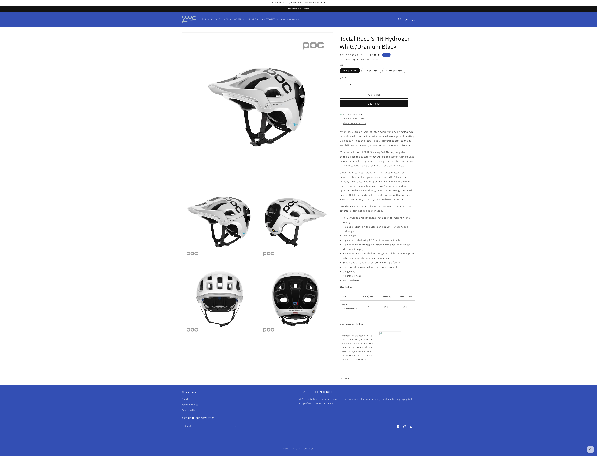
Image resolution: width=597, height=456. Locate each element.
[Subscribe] (234, 426)
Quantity (343, 77)
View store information (354, 123)
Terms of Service (190, 404)
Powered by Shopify (306, 449)
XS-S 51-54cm (350, 70)
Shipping (356, 59)
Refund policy (189, 410)
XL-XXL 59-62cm (394, 70)
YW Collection (294, 449)
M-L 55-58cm (371, 70)
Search (185, 399)
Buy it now (374, 103)
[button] (206, 19)
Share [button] (346, 378)
